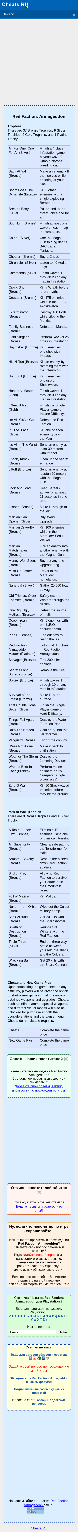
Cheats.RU (39, 1528)
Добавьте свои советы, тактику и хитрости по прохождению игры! (39, 1088)
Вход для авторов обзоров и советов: (39, 1354)
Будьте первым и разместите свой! (39, 1208)
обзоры (42, 1400)
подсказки (57, 1400)
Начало (8, 14)
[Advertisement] (39, 62)
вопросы (38, 1403)
